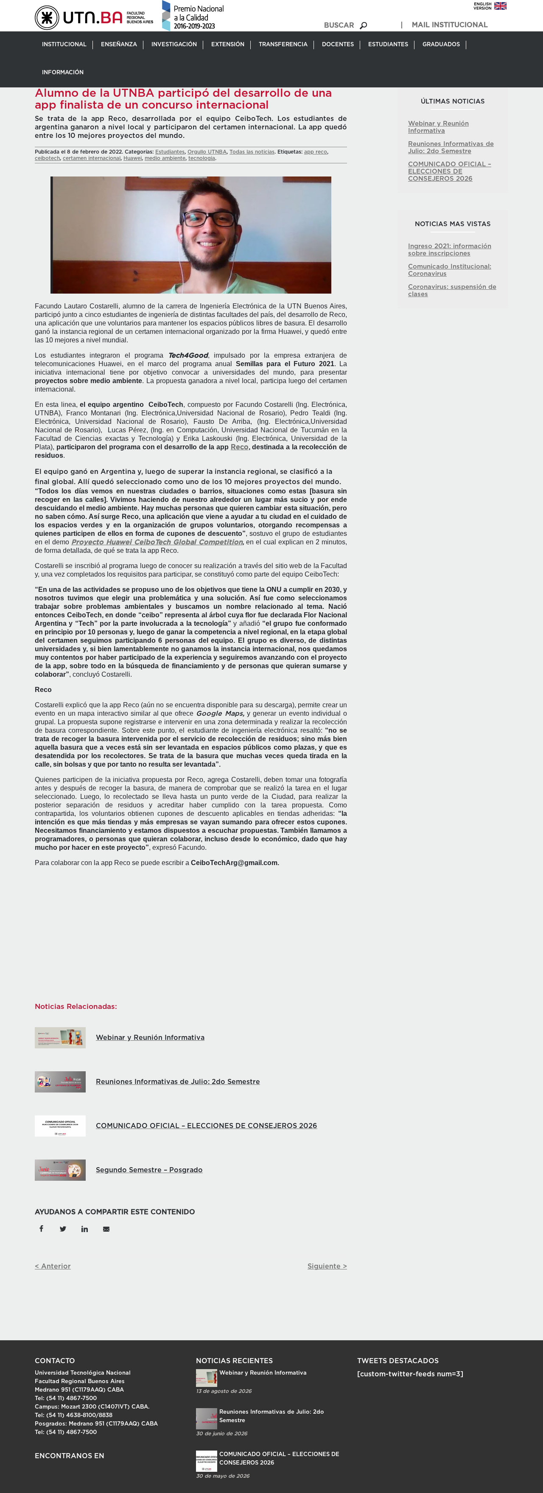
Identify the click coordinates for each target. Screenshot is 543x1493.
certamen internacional (91, 158)
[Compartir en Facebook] (41, 1228)
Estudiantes (170, 151)
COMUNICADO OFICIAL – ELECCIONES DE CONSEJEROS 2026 (449, 171)
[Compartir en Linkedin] (84, 1228)
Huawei (132, 158)
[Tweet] (63, 1228)
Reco (240, 447)
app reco (315, 151)
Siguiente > (327, 1266)
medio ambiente (165, 158)
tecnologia (201, 158)
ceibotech (47, 158)
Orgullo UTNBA (207, 151)
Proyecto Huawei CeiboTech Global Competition (157, 542)
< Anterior (53, 1266)
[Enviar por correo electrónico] (105, 1228)
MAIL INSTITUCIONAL (449, 25)
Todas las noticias (252, 151)
